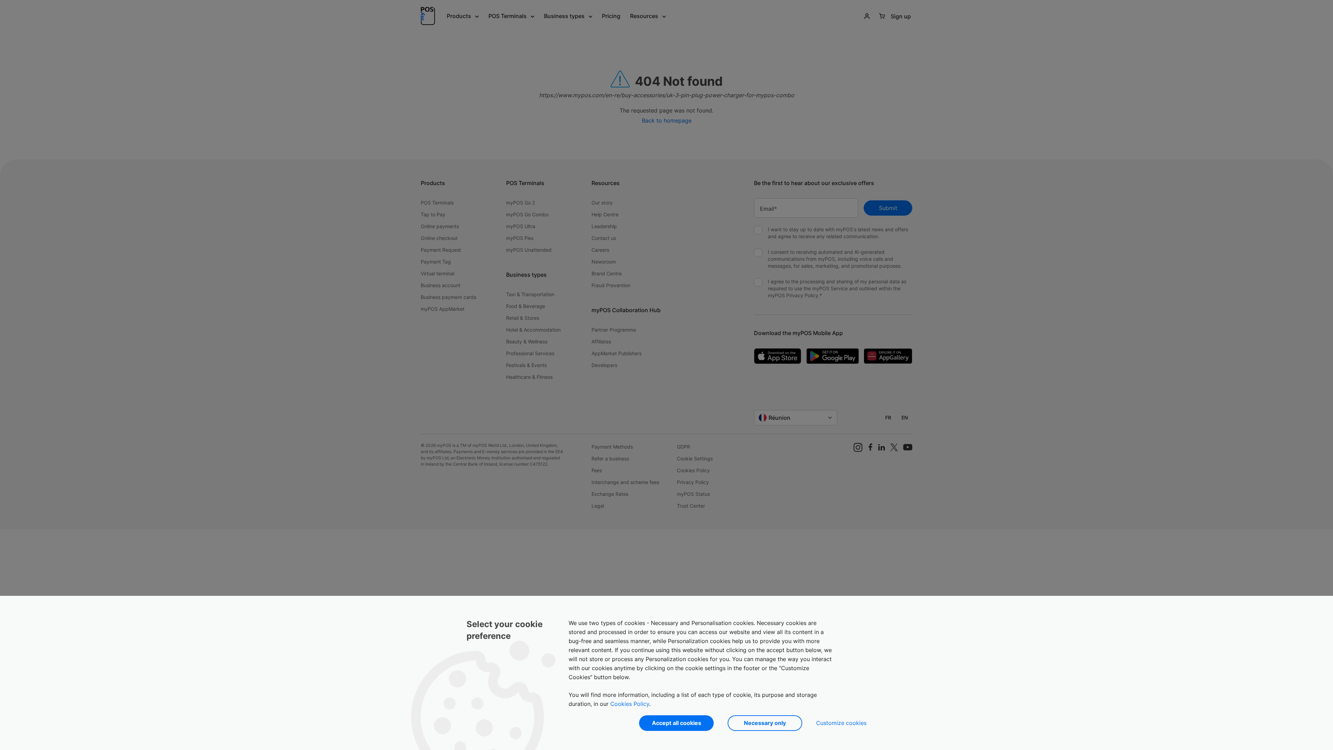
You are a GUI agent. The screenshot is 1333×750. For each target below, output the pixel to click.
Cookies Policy (629, 703)
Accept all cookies (676, 722)
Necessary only (765, 722)
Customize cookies (841, 722)
